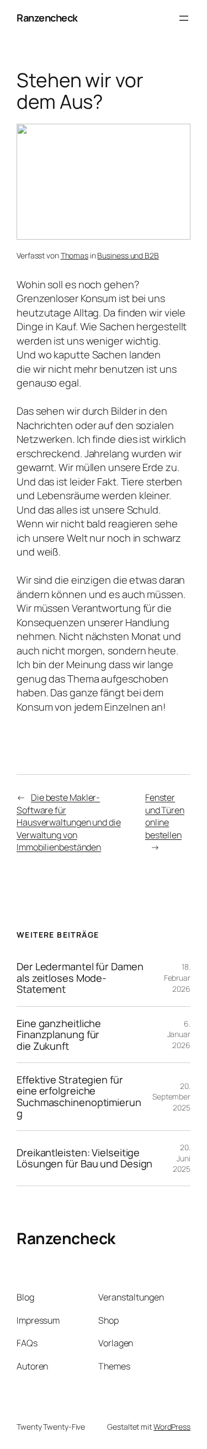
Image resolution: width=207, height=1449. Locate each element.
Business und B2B (127, 255)
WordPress (171, 1426)
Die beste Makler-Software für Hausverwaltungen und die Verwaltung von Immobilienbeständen (69, 822)
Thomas (74, 255)
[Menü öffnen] (183, 18)
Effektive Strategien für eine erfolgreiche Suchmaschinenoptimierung (79, 1096)
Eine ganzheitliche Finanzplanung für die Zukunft (59, 1034)
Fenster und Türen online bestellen (164, 816)
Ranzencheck (47, 17)
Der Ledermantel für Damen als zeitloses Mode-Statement (80, 978)
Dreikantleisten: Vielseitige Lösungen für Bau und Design (84, 1158)
